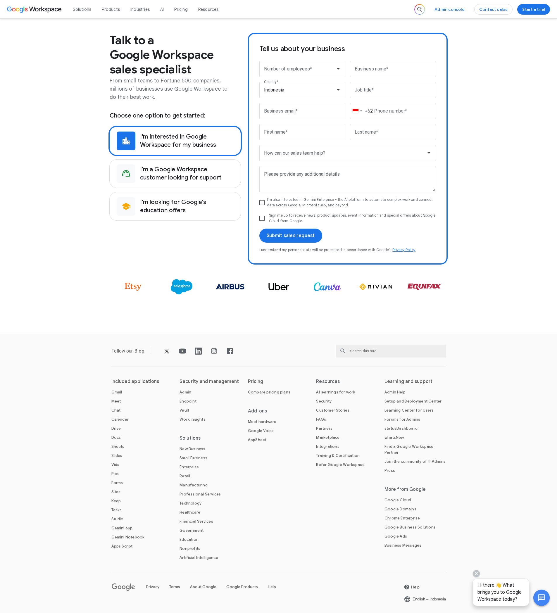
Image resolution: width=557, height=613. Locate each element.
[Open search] (419, 9)
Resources (208, 9)
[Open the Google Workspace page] (35, 9)
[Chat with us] (541, 598)
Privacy (152, 586)
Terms (174, 586)
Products (111, 9)
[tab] (175, 141)
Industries (140, 9)
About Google (203, 586)
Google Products (242, 586)
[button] (541, 598)
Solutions (82, 9)
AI (162, 9)
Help (272, 586)
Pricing (180, 9)
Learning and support (408, 381)
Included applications (135, 381)
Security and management (209, 381)
